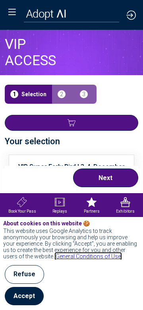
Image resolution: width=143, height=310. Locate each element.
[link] (22, 205)
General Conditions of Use (88, 256)
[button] (12, 12)
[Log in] (131, 15)
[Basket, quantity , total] (71, 123)
